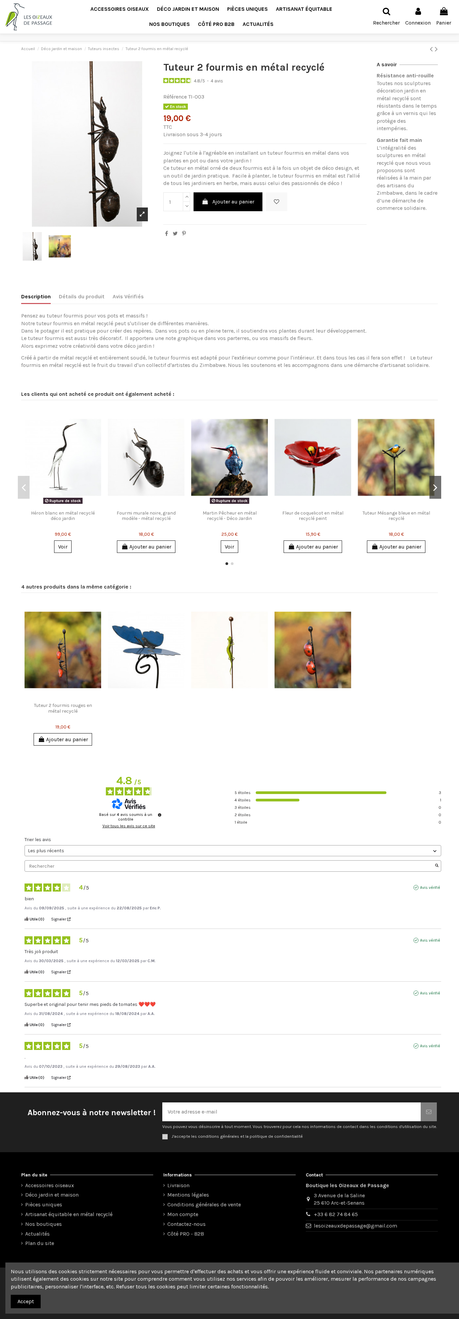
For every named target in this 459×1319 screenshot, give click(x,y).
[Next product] (436, 49)
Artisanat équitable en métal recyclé (69, 1214)
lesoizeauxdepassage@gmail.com (355, 1225)
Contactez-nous (186, 1224)
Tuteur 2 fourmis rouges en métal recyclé (63, 708)
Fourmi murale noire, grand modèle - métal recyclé (146, 516)
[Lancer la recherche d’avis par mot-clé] (437, 866)
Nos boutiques (43, 1224)
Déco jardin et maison (52, 1195)
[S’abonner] (429, 1111)
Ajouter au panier (233, 201)
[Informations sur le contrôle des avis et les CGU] (159, 815)
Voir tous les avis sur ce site (128, 826)
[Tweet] (175, 233)
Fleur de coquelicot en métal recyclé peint (312, 516)
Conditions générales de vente (204, 1204)
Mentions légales (188, 1195)
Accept (25, 1301)
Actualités (37, 1234)
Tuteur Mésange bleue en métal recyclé (396, 516)
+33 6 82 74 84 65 (336, 1214)
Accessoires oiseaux (49, 1185)
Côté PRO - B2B (185, 1234)
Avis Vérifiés (128, 296)
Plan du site (39, 1243)
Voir (63, 546)
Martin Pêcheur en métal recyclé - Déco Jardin (230, 516)
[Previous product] (432, 49)
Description (36, 296)
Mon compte (182, 1214)
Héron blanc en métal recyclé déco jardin (63, 516)
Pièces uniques (43, 1204)
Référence (175, 96)
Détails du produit (82, 296)
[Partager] (166, 233)
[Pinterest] (184, 233)
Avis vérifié (430, 887)
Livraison (178, 1185)
